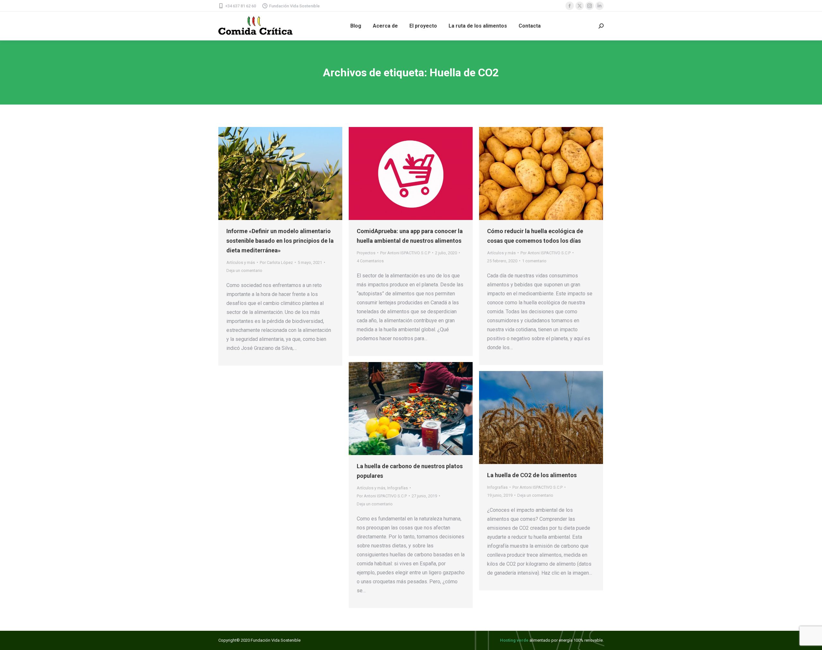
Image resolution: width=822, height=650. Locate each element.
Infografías (397, 487)
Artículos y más (240, 262)
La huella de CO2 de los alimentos (532, 475)
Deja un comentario (244, 270)
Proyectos (366, 252)
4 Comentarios (370, 260)
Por (276, 262)
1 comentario (534, 260)
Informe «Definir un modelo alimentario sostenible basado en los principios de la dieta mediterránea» (280, 241)
